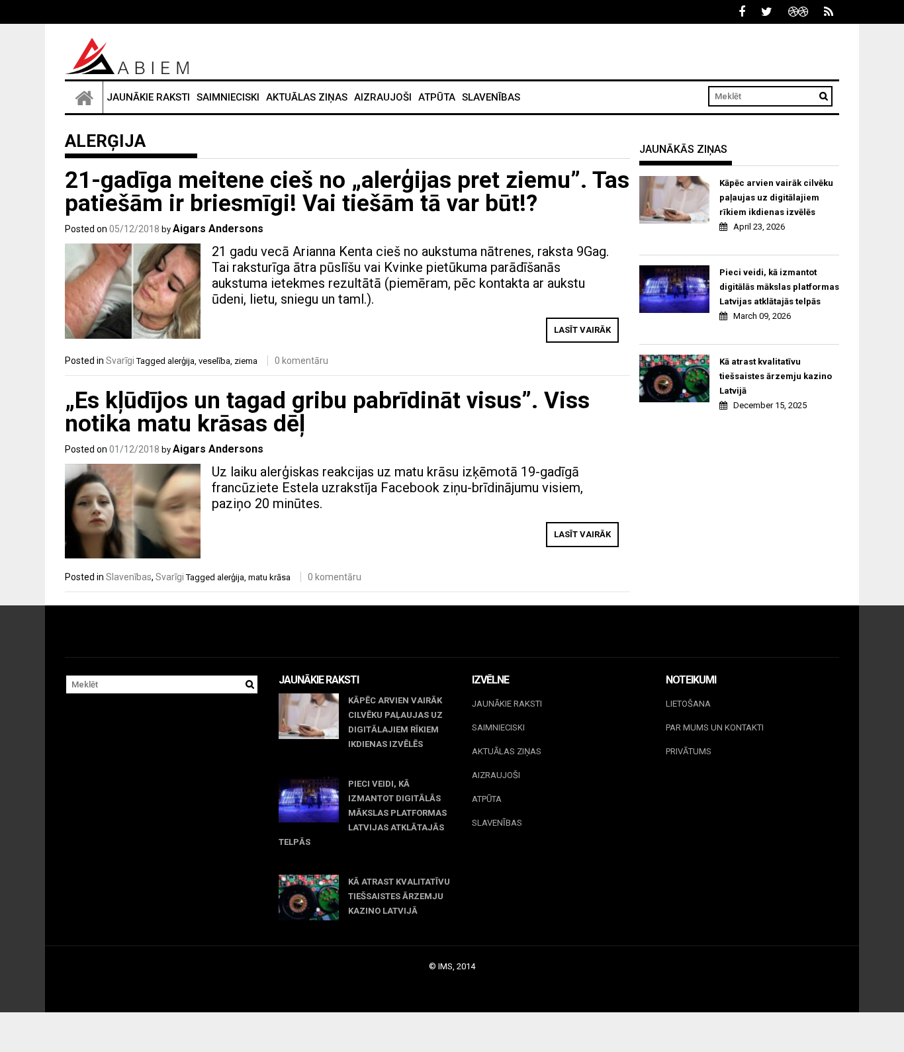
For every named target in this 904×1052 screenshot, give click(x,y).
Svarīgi (120, 360)
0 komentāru (301, 360)
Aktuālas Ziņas (306, 97)
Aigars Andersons (218, 228)
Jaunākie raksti (148, 97)
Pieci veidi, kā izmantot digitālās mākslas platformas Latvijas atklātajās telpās (779, 286)
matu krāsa (269, 577)
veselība (214, 361)
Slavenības (491, 97)
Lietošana (688, 704)
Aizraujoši (383, 97)
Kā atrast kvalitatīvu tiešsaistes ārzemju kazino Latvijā (775, 376)
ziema (245, 361)
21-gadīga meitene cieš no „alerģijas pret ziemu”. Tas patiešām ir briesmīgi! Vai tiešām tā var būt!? (347, 192)
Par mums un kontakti (715, 727)
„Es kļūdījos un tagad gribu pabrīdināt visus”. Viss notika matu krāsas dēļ (327, 412)
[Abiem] (84, 97)
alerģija (181, 361)
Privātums (688, 751)
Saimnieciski (228, 97)
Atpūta (436, 97)
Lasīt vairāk (582, 330)
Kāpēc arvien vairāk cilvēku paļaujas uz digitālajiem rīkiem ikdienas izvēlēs (776, 197)
